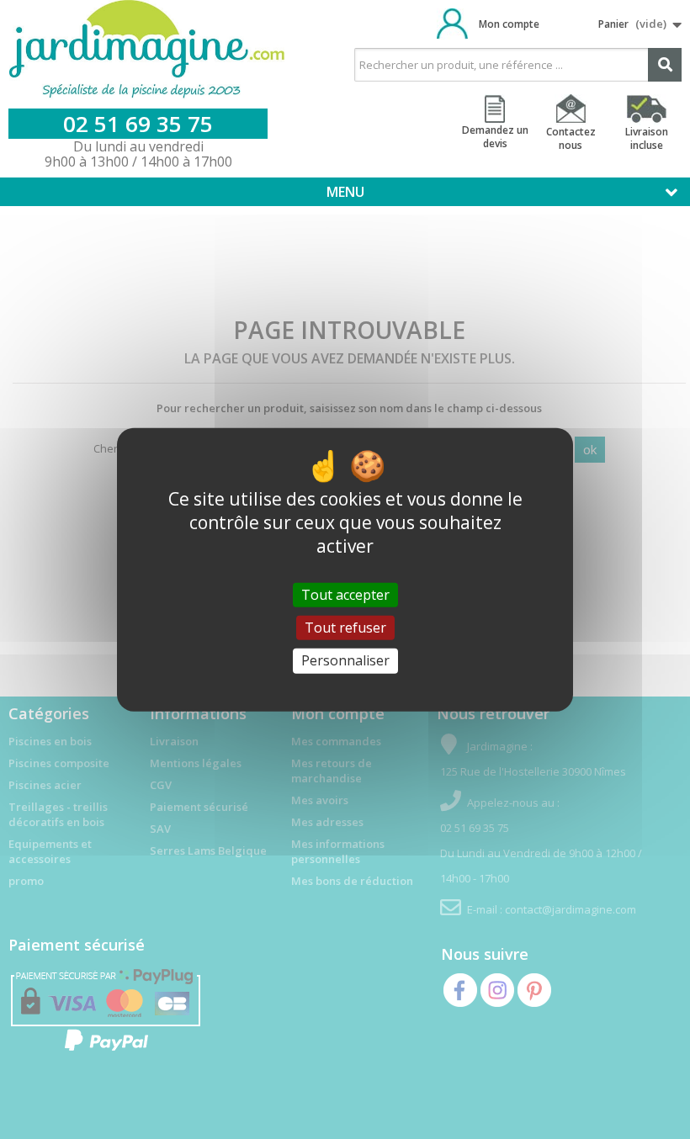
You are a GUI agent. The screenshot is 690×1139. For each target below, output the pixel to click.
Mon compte (509, 24)
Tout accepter (345, 594)
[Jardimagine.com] (146, 50)
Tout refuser (345, 627)
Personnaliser (345, 660)
